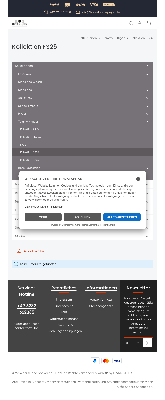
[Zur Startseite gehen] (19, 23)
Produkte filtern (35, 251)
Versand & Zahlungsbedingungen (65, 328)
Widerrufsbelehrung (64, 318)
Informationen (101, 288)
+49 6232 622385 (26, 309)
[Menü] (122, 23)
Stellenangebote (101, 306)
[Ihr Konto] (140, 23)
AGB (64, 312)
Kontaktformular (26, 328)
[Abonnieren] (147, 342)
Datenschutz (64, 306)
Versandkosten (89, 381)
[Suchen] (131, 23)
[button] (147, 66)
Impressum (64, 299)
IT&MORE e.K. (123, 373)
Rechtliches (64, 288)
